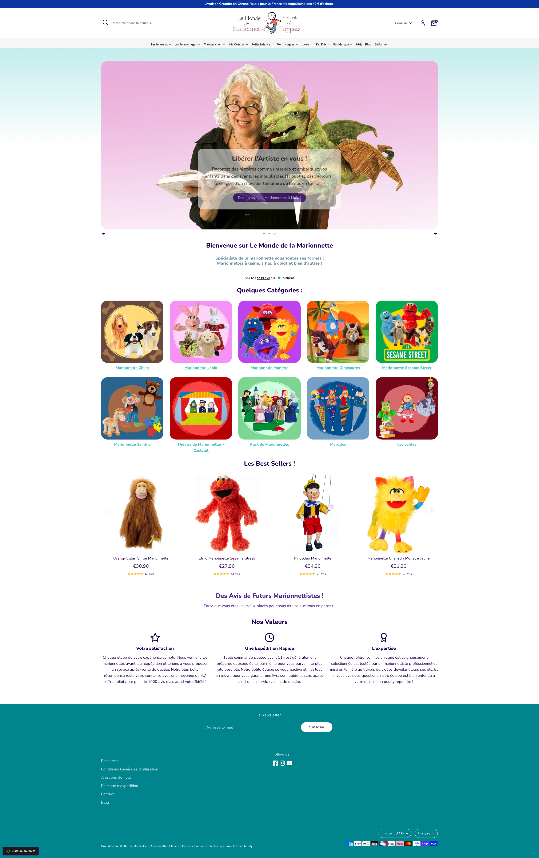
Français (401, 23)
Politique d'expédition (119, 785)
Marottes (338, 444)
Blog (105, 802)
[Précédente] (103, 233)
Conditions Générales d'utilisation (129, 769)
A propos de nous (116, 777)
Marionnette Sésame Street (406, 367)
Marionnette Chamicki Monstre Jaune (398, 558)
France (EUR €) (393, 833)
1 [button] (264, 233)
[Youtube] (289, 763)
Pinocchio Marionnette (312, 558)
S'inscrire (316, 727)
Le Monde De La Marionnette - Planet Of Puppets (161, 846)
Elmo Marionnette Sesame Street (227, 558)
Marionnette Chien (132, 367)
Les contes (406, 444)
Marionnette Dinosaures (338, 367)
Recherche (110, 760)
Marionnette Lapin (200, 367)
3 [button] (275, 234)
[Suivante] (435, 233)
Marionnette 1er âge (132, 444)
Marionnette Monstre (269, 367)
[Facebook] (275, 763)
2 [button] (269, 233)
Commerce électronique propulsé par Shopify (223, 846)
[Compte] (423, 23)
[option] (269, 145)
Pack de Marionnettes (269, 444)
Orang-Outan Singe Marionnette (140, 558)
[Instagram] (282, 763)
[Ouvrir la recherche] (105, 22)
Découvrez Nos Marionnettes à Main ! (269, 197)
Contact (107, 794)
